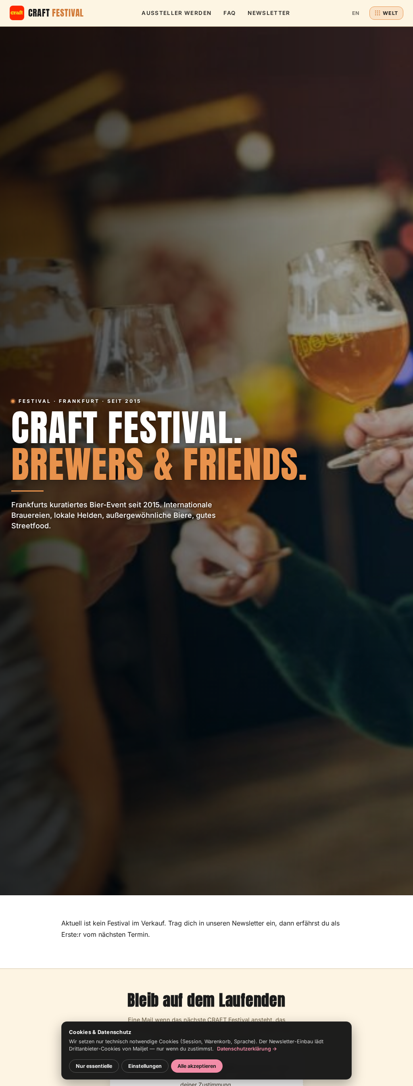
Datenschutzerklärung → (247, 1049)
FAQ (229, 13)
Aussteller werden (176, 13)
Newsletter (269, 13)
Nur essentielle (94, 1066)
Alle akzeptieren (196, 1066)
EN (356, 13)
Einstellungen (145, 1066)
